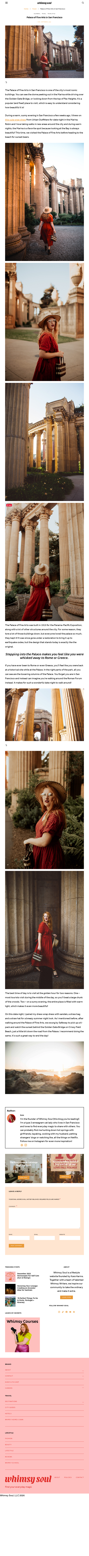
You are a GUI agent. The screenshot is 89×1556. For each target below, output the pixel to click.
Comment (12, 702)
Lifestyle (9, 947)
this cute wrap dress (15, 119)
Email (36, 730)
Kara (39, 22)
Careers (9, 884)
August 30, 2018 (26, 666)
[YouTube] (70, 808)
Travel (34, 9)
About (8, 866)
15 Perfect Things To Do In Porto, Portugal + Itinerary (27, 796)
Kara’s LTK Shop (12, 878)
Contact (9, 872)
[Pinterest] (74, 808)
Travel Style (51, 13)
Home (26, 9)
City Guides (10, 904)
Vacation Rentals (24, 656)
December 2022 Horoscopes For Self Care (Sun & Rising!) (28, 771)
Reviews (8, 953)
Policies (68, 973)
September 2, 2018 (46, 22)
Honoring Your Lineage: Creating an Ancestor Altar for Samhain (27, 784)
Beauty (8, 941)
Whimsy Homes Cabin (14, 916)
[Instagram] (59, 808)
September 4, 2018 (67, 666)
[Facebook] (66, 808)
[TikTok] (62, 808)
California (37, 13)
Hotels (24, 654)
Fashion (8, 935)
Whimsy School (12, 959)
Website (62, 730)
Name (10, 730)
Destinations (11, 897)
